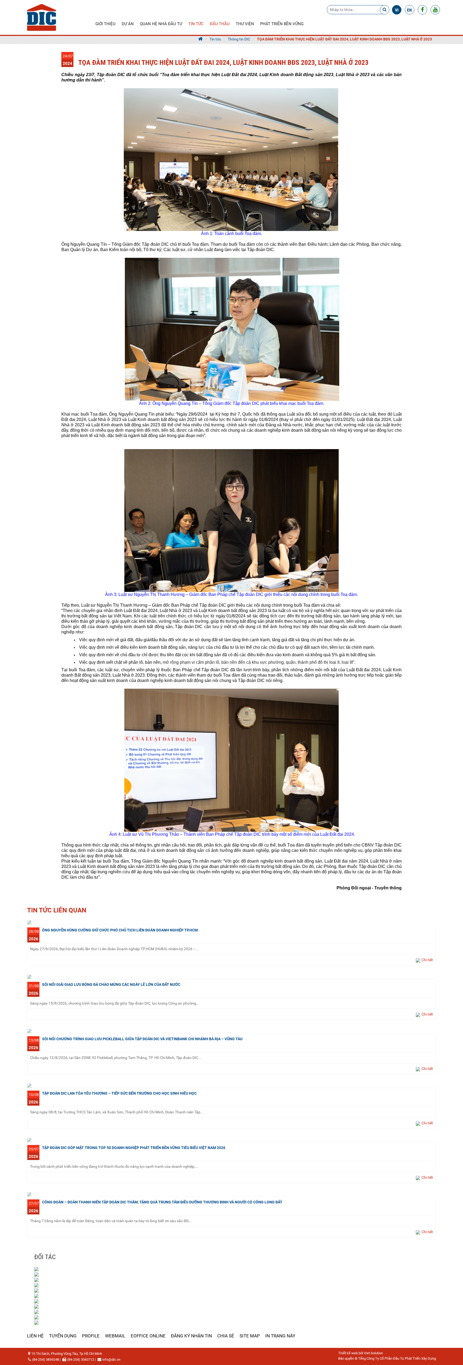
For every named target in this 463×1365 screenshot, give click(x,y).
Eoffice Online (148, 1335)
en (409, 10)
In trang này (280, 1335)
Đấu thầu (220, 23)
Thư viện (245, 23)
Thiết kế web (348, 1353)
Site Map (250, 1335)
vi (396, 10)
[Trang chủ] (200, 39)
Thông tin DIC (239, 39)
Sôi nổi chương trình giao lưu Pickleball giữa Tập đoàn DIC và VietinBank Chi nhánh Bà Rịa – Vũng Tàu (142, 1039)
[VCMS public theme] (41, 17)
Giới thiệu (105, 23)
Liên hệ (35, 1335)
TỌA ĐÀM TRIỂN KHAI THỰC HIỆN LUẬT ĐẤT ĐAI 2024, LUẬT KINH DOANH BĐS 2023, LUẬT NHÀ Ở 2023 (344, 39)
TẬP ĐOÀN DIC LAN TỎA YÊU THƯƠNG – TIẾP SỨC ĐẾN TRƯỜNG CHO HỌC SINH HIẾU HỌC (119, 1093)
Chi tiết (427, 960)
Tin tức (196, 23)
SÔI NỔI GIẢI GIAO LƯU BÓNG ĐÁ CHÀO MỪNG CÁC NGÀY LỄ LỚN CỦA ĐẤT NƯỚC (111, 984)
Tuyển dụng (63, 1335)
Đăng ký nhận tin (191, 1335)
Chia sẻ (225, 1335)
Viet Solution (373, 1353)
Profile (91, 1335)
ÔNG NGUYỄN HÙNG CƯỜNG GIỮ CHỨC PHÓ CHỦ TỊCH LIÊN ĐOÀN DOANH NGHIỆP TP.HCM (120, 930)
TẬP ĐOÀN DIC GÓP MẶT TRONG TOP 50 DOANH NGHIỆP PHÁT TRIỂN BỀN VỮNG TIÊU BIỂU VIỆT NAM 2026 (133, 1148)
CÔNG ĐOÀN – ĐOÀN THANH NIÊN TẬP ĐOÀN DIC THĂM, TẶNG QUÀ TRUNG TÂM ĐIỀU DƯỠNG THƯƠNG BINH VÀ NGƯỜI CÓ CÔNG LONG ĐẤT (162, 1202)
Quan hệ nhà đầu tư (161, 23)
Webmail (115, 1335)
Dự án (128, 23)
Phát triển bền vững (282, 23)
